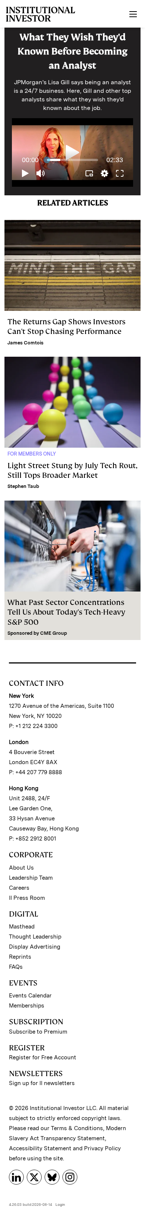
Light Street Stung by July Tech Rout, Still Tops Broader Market (72, 470)
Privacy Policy (102, 1148)
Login (60, 1204)
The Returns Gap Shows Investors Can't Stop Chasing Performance (66, 326)
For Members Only (31, 454)
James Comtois (25, 343)
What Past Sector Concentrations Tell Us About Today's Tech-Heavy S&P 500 (66, 612)
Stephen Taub (23, 486)
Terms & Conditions (77, 1128)
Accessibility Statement (40, 1148)
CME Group (53, 633)
